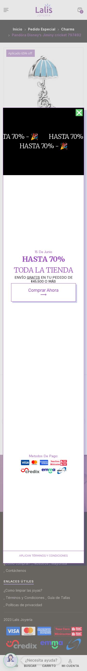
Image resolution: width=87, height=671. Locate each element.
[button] (79, 112)
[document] (43, 335)
